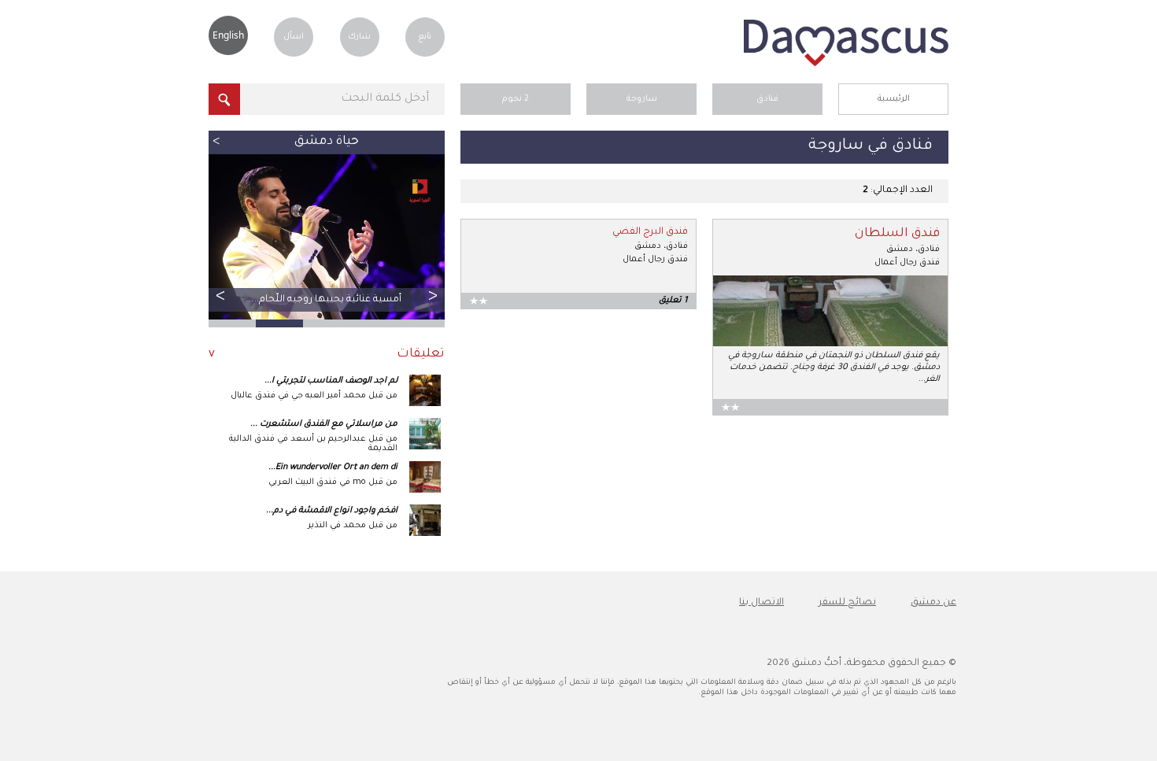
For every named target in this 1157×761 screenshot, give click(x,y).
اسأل (293, 37)
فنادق (767, 99)
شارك (359, 37)
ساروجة (642, 99)
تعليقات (421, 354)
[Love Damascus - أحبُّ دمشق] (846, 64)
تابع (424, 37)
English (228, 35)
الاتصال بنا (761, 602)
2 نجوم (515, 99)
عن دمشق (933, 602)
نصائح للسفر (847, 602)
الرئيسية (894, 99)
